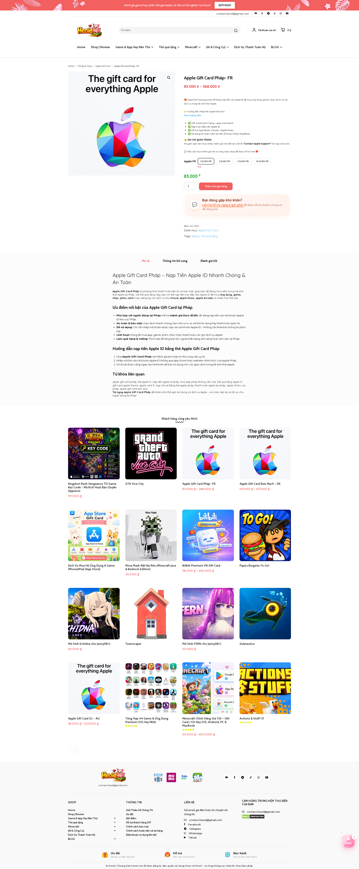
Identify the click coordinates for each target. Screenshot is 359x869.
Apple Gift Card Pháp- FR (199, 484)
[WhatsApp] (281, 13)
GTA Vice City (134, 484)
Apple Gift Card (103, 66)
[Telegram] (268, 13)
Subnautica (247, 644)
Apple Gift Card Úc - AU (84, 718)
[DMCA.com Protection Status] (253, 818)
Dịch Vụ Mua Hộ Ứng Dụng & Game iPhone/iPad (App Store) (91, 567)
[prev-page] (70, 750)
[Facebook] (262, 13)
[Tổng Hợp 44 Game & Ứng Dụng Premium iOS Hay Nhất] (151, 688)
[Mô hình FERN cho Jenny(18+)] (208, 614)
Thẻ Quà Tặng (84, 66)
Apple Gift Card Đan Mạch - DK (260, 484)
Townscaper (133, 644)
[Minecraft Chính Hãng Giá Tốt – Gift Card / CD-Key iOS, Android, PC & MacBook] (208, 688)
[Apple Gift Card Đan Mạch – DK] (265, 453)
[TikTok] (274, 13)
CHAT (348, 843)
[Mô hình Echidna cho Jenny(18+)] (94, 614)
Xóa (199, 167)
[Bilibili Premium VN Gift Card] (208, 535)
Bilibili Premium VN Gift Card (201, 565)
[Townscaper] (151, 614)
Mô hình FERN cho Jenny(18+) (201, 644)
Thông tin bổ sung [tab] (175, 261)
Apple (195, 236)
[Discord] (256, 13)
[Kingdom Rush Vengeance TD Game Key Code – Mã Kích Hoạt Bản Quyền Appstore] (94, 453)
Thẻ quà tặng (209, 236)
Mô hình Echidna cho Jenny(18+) (89, 644)
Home (71, 66)
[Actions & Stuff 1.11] (265, 688)
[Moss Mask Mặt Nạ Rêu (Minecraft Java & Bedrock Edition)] (151, 535)
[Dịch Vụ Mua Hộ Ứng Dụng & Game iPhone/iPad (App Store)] (94, 535)
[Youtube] (287, 13)
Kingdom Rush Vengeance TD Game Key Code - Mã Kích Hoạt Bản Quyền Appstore (92, 487)
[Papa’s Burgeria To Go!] (265, 535)
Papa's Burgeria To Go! (254, 565)
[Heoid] (91, 30)
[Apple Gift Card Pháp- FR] (208, 453)
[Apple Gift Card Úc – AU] (94, 688)
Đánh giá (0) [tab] (209, 261)
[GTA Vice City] (151, 453)
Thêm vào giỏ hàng (216, 186)
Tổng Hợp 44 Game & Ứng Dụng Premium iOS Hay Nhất (146, 720)
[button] (168, 77)
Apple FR (190, 161)
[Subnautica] (265, 614)
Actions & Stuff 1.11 (252, 718)
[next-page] (76, 750)
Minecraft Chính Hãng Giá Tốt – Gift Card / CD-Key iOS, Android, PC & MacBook (205, 722)
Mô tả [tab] (145, 261)
